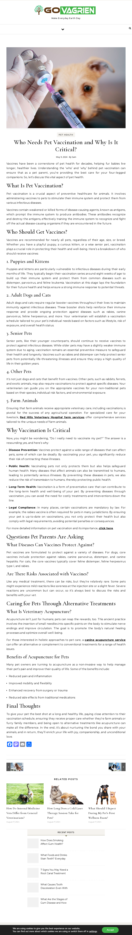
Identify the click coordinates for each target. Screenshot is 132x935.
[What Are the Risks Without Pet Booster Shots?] (13, 767)
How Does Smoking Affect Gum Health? (52, 842)
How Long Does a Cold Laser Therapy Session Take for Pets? (65, 813)
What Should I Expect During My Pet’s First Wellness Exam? (102, 813)
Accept (110, 929)
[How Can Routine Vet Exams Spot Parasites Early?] (118, 767)
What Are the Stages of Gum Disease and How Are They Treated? (54, 901)
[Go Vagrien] (66, 11)
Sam (74, 156)
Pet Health (66, 135)
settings (93, 931)
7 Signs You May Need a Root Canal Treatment (54, 871)
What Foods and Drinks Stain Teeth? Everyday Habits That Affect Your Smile (54, 857)
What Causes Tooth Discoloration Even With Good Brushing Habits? (54, 886)
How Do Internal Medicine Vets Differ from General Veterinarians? (23, 813)
